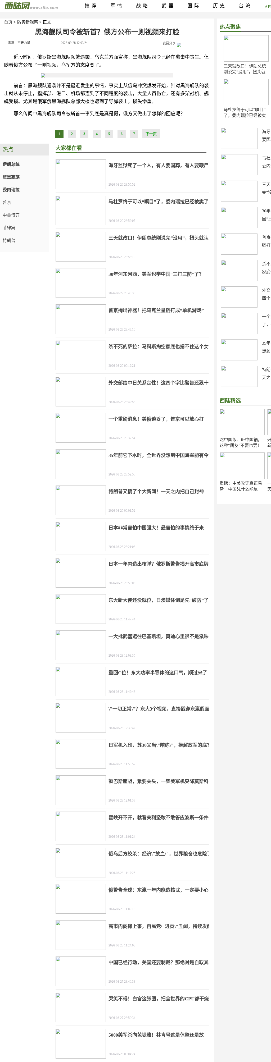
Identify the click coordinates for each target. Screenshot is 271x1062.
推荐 (91, 5)
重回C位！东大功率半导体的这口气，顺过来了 (158, 672)
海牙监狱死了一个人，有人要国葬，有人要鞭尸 (159, 165)
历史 (220, 5)
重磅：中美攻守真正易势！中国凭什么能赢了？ (241, 489)
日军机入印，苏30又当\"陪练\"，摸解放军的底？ (160, 745)
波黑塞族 (11, 177)
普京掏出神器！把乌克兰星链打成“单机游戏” (156, 310)
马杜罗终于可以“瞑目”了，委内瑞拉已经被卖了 (245, 115)
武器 (168, 5)
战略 (143, 5)
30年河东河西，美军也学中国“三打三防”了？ (156, 274)
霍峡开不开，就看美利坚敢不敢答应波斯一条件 (159, 817)
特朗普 (9, 240)
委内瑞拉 (11, 189)
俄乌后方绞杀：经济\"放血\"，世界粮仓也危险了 (160, 854)
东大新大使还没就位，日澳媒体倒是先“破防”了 (159, 600)
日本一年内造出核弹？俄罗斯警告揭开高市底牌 (159, 564)
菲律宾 (9, 228)
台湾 (245, 5)
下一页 (151, 134)
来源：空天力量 (19, 43)
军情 (117, 5)
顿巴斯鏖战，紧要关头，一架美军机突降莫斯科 (159, 781)
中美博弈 (11, 215)
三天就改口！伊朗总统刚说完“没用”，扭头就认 (245, 72)
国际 (194, 5)
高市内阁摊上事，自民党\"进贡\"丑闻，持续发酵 (160, 926)
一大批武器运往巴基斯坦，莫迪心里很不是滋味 (159, 636)
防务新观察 (27, 22)
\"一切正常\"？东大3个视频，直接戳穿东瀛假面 (159, 709)
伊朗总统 (11, 164)
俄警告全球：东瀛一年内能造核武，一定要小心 (159, 890)
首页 (8, 22)
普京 (7, 202)
